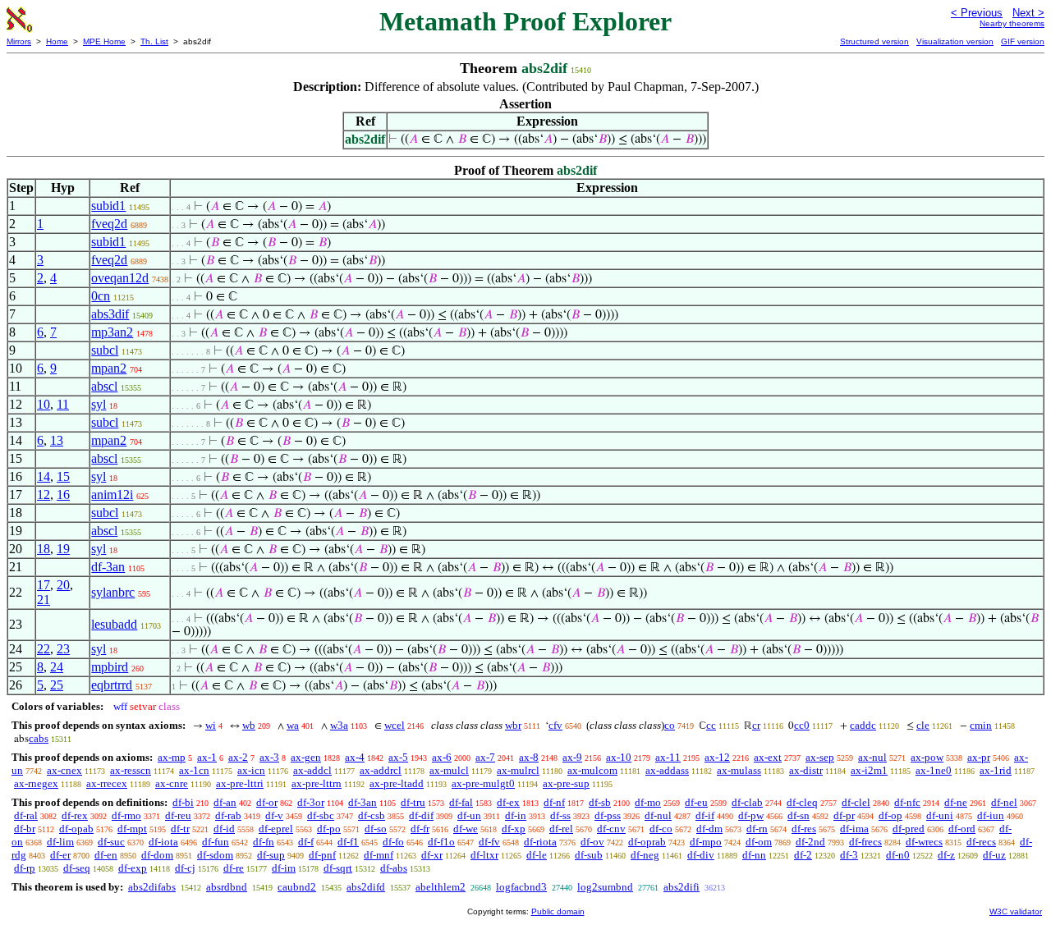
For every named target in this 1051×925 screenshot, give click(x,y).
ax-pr (978, 757)
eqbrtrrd (111, 685)
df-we (465, 828)
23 (63, 649)
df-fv (489, 842)
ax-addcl (312, 770)
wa (293, 725)
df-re (233, 868)
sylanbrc (113, 592)
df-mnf (378, 855)
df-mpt (132, 828)
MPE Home (104, 41)
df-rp (24, 868)
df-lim (60, 842)
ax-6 (442, 757)
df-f (306, 842)
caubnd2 (297, 887)
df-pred (909, 828)
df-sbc (320, 815)
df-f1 (348, 842)
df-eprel (276, 828)
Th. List (154, 41)
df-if (704, 815)
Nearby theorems (1012, 23)
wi (210, 725)
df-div (700, 855)
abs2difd (366, 887)
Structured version (874, 41)
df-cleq (802, 802)
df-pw (751, 815)
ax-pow (927, 757)
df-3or (310, 802)
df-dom (157, 855)
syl (98, 404)
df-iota (163, 842)
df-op (890, 815)
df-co (660, 828)
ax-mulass (739, 770)
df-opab (76, 828)
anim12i (112, 494)
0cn (100, 296)
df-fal (461, 802)
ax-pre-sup (566, 783)
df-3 (849, 855)
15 (63, 476)
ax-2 (238, 757)
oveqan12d (120, 278)
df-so (376, 828)
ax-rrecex (106, 783)
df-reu (178, 815)
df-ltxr (484, 855)
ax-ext (768, 757)
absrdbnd (226, 887)
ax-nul (872, 757)
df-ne (955, 802)
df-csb (371, 815)
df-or (267, 802)
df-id (224, 828)
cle (922, 725)
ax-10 (618, 757)
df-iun (990, 815)
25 (56, 685)
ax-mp (172, 757)
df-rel (561, 828)
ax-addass (667, 770)
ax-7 (485, 757)
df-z (946, 855)
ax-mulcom (592, 770)
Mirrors (19, 41)
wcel (394, 725)
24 (56, 667)
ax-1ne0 (934, 770)
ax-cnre (171, 783)
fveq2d (109, 224)
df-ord (961, 828)
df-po (329, 828)
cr (756, 725)
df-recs (981, 842)
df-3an (108, 567)
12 (43, 494)
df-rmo (126, 815)
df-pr (844, 815)
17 (43, 585)
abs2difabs (152, 887)
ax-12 (717, 757)
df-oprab (647, 842)
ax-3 (269, 757)
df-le (536, 855)
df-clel (856, 802)
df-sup (271, 855)
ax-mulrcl (518, 770)
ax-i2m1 (869, 770)
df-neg (645, 855)
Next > (1028, 13)
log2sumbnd (605, 887)
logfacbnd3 (521, 887)
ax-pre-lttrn (316, 783)
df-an (224, 802)
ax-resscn (130, 770)
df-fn (263, 842)
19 (63, 549)
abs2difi (681, 887)
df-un (469, 815)
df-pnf (322, 855)
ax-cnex (64, 770)
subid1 (108, 206)
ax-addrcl (381, 770)
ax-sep (819, 757)
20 (63, 585)
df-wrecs (924, 842)
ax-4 (355, 757)
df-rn (757, 828)
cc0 (802, 725)
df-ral (26, 815)
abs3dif (110, 314)
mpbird (109, 667)
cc (711, 725)
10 (43, 404)
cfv (555, 725)
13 (56, 440)
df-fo (393, 842)
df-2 (803, 855)
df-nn (754, 855)
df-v (274, 815)
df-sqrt (338, 868)
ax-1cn (194, 770)
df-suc (111, 842)
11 (63, 404)
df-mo (648, 802)
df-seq (76, 868)
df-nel (1004, 802)
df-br (24, 828)
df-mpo (706, 842)
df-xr (432, 855)
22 (43, 649)
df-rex (75, 815)
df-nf (554, 802)
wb (248, 725)
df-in (515, 815)
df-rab (228, 815)
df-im (284, 868)
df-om (759, 842)
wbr (513, 725)
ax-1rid (996, 770)
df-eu (696, 802)
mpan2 (108, 368)
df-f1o (441, 842)
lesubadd (114, 624)
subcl (104, 350)
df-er (60, 855)
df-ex (508, 802)
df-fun (215, 842)
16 (63, 494)
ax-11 (668, 757)
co (669, 725)
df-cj (185, 868)
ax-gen (306, 757)
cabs (38, 738)
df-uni (939, 815)
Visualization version (955, 41)
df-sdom (215, 855)
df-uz (994, 855)
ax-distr (806, 770)
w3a (339, 725)
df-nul (658, 815)
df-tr (180, 828)
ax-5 (398, 757)
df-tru (413, 802)
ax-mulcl (449, 770)
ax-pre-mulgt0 (483, 783)
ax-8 (529, 757)
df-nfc (907, 802)
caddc (863, 725)
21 (43, 600)
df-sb (600, 802)
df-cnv (611, 828)
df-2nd (810, 842)
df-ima (854, 828)
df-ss (560, 815)
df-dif (421, 815)
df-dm (709, 828)
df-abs (393, 868)
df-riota (540, 842)
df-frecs (865, 842)
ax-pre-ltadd (396, 783)
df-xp (514, 828)
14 (43, 476)
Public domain (558, 911)
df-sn (798, 815)
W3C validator (1015, 911)
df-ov (592, 842)
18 (43, 549)
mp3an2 (112, 332)
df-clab (747, 802)
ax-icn (251, 770)
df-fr (420, 828)
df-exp (132, 868)
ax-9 (572, 757)
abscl (104, 386)
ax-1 (207, 757)
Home (57, 41)
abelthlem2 (440, 887)
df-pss (607, 815)
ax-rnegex (36, 783)
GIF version (1022, 41)
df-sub (589, 855)
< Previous (977, 13)
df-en (105, 855)
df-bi (183, 802)
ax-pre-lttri (240, 783)
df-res (804, 828)
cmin (981, 725)
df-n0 (898, 855)
